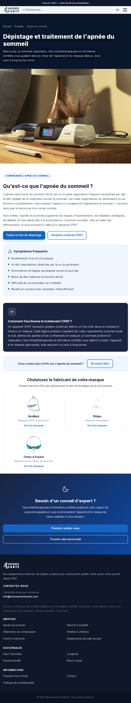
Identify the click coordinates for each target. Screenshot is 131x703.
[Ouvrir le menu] (125, 10)
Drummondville (12, 660)
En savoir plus (100, 363)
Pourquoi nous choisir (15, 676)
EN (117, 10)
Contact (71, 676)
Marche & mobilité (77, 625)
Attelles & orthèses (78, 631)
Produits (19, 26)
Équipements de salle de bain (84, 638)
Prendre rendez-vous (65, 528)
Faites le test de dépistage (24, 235)
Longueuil (72, 654)
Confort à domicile (14, 638)
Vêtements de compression (19, 631)
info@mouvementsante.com (20, 596)
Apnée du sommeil (14, 625)
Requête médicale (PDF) (67, 235)
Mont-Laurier (74, 660)
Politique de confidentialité (18, 682)
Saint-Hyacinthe (12, 654)
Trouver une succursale (65, 539)
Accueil (7, 26)
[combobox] (68, 9)
